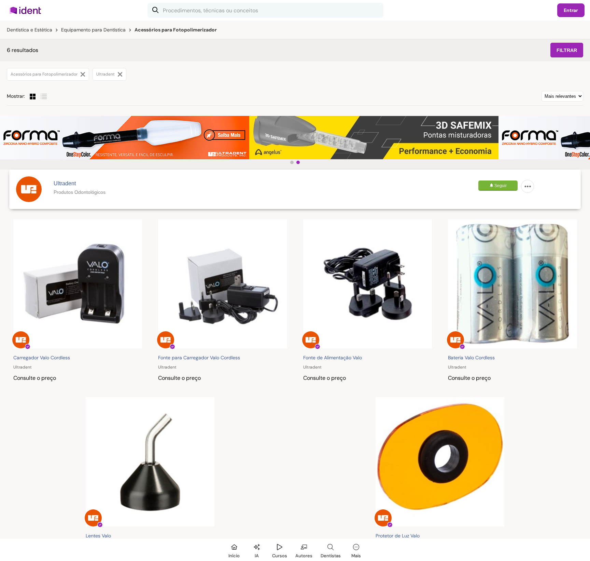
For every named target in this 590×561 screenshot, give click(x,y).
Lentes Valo (98, 536)
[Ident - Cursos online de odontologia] (27, 10)
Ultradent (106, 74)
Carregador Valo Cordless (41, 358)
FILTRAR (567, 50)
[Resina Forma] (124, 137)
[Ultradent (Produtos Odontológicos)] (29, 189)
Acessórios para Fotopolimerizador (45, 74)
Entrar (571, 10)
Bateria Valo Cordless (471, 358)
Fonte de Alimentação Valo (332, 358)
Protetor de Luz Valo (398, 536)
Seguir (500, 185)
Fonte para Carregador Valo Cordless (199, 358)
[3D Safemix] (373, 137)
